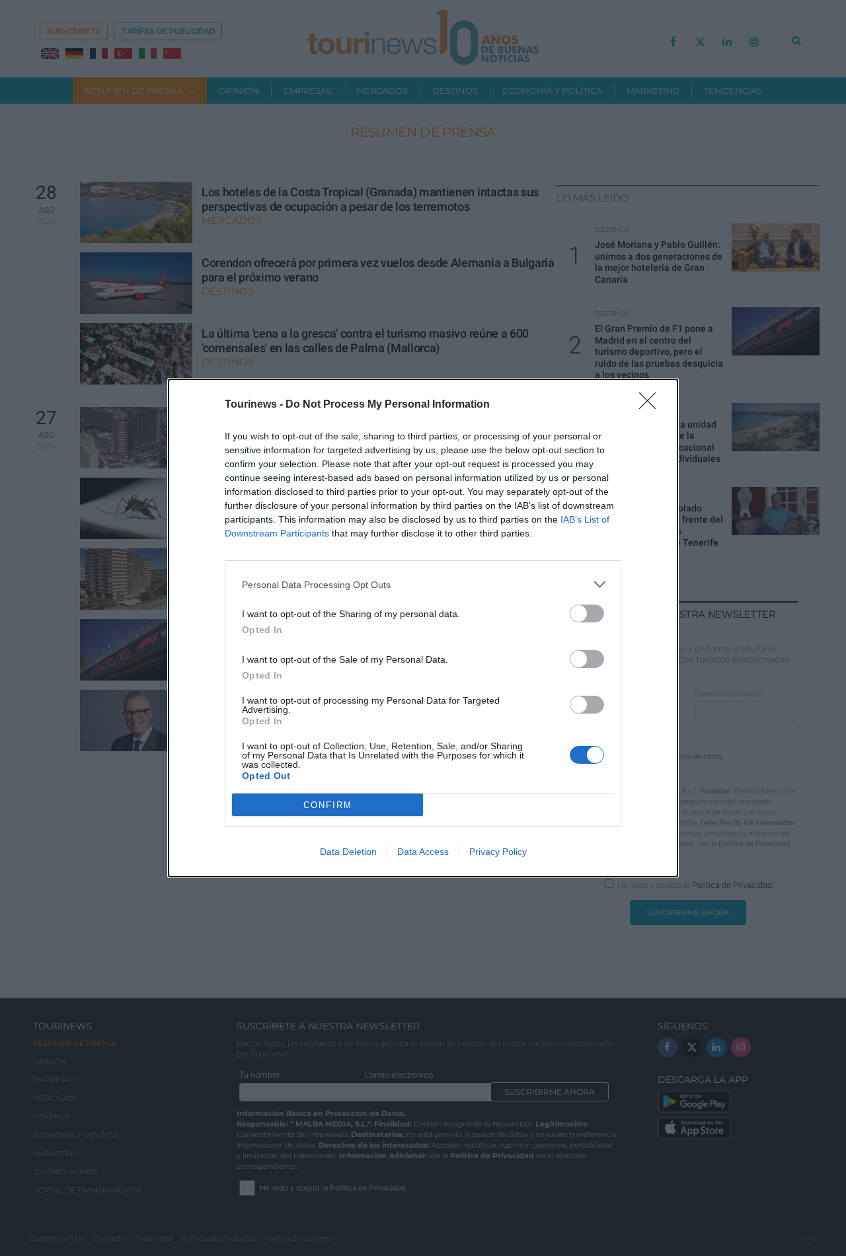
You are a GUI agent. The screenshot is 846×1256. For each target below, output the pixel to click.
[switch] (587, 613)
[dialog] (423, 628)
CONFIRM (327, 805)
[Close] (651, 405)
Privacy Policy (498, 851)
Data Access (423, 851)
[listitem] (423, 584)
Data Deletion (348, 851)
